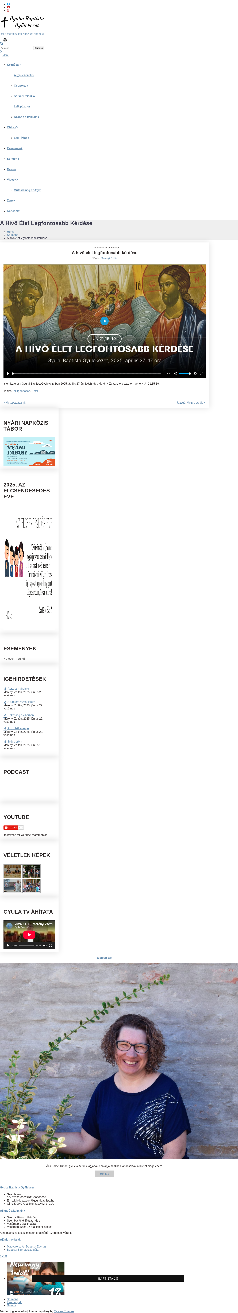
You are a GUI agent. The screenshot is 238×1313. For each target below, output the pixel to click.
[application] (29, 934)
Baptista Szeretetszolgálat (23, 1249)
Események (14, 148)
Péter (35, 390)
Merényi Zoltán (109, 258)
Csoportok (21, 85)
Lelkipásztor (22, 106)
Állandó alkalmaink (26, 116)
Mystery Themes (64, 1311)
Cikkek (11, 127)
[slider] (86, 373)
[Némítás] (45, 945)
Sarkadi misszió (24, 96)
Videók (11, 179)
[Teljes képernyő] (50, 945)
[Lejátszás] (8, 945)
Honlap (104, 1173)
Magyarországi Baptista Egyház (26, 1246)
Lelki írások (21, 137)
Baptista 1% (108, 1278)
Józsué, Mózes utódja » (191, 402)
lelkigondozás (21, 390)
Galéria (11, 169)
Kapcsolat (13, 211)
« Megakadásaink (14, 402)
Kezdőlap (13, 64)
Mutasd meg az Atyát (27, 190)
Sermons (13, 158)
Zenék (11, 200)
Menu (5, 55)
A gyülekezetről (24, 75)
